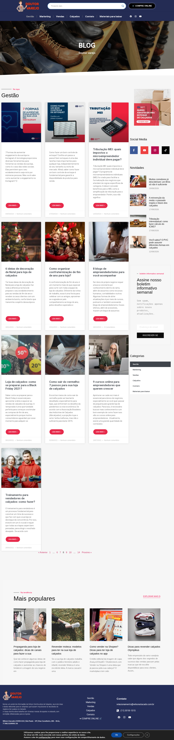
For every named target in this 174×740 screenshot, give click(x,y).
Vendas (60, 16)
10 (70, 552)
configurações (44, 737)
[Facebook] (131, 16)
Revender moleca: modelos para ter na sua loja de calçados (66, 650)
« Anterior (42, 552)
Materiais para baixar (111, 16)
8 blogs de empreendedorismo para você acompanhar (108, 272)
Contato (89, 16)
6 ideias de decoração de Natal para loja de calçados (19, 272)
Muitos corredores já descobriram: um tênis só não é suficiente (159, 182)
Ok (116, 735)
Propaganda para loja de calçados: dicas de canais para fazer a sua (27, 650)
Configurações (133, 735)
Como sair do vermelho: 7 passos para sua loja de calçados (64, 385)
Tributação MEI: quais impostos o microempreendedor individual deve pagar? (107, 154)
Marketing (45, 16)
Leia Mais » (12, 205)
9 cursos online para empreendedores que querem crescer (106, 385)
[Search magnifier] (123, 6)
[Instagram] (136, 16)
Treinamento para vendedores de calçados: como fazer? (20, 498)
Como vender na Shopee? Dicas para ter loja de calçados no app (104, 650)
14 (78, 552)
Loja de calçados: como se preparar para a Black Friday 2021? (20, 385)
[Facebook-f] (134, 150)
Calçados (75, 16)
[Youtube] (140, 16)
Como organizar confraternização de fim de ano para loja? (64, 272)
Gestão (30, 16)
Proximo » (87, 552)
